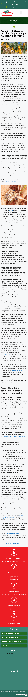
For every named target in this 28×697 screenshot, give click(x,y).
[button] (21, 12)
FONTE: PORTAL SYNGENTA (10, 543)
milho (11, 210)
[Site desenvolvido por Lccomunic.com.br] (21, 695)
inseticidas (7, 354)
